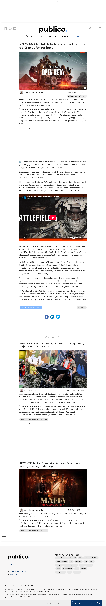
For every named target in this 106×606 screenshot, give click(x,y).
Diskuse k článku (75, 96)
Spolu (58, 568)
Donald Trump (61, 558)
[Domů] (53, 29)
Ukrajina (59, 565)
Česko (29, 36)
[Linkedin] (52, 317)
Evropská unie (61, 572)
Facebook (5, 28)
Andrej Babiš (72, 558)
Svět (40, 36)
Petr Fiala (89, 565)
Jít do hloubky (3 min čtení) (32, 419)
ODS (69, 572)
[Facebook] (47, 317)
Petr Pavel (78, 561)
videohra (81, 308)
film (85, 561)
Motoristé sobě (67, 568)
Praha (82, 565)
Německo (77, 572)
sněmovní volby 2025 (90, 558)
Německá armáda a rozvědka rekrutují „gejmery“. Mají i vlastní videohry (52, 345)
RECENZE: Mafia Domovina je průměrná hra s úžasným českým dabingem (49, 465)
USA (80, 558)
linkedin (14, 28)
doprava (83, 568)
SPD (76, 568)
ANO (71, 561)
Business (66, 36)
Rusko (91, 561)
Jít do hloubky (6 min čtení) (32, 531)
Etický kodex (14, 574)
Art (78, 36)
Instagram (10, 28)
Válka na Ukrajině (62, 561)
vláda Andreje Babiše (70, 565)
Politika (52, 36)
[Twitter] (58, 317)
